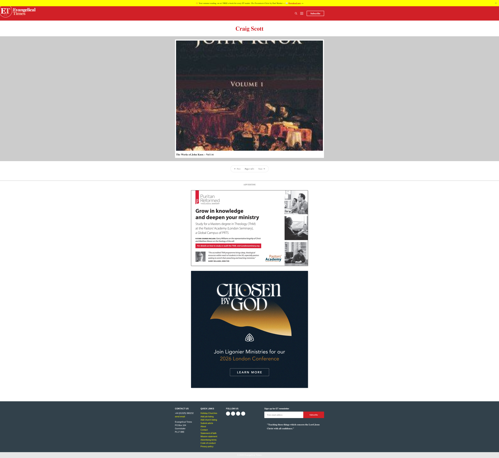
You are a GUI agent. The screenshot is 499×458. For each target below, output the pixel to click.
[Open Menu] (301, 13)
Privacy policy (207, 446)
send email (180, 416)
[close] (496, 3)
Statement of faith (208, 433)
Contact (204, 430)
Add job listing (207, 416)
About (203, 426)
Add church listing (209, 420)
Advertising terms (208, 440)
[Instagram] (238, 414)
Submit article (207, 423)
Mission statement (209, 436)
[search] (296, 13)
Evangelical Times (252, 455)
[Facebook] (228, 414)
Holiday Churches (209, 413)
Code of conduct (208, 443)
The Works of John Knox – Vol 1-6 (195, 154)
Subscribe (315, 13)
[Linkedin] (243, 414)
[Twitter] (233, 414)
